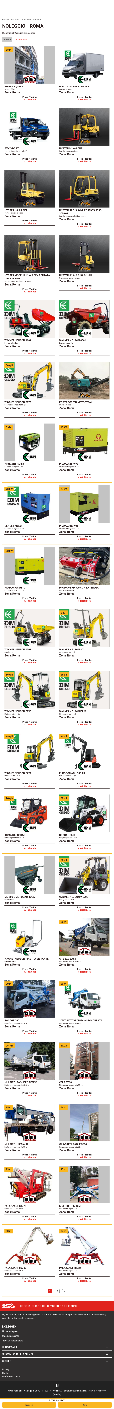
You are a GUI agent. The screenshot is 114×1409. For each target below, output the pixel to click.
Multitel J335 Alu (16, 1144)
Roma (6, 39)
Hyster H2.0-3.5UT (70, 148)
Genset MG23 (13, 525)
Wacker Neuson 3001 (17, 340)
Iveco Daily (11, 148)
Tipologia (29, 1405)
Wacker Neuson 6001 (72, 340)
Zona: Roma (12, 92)
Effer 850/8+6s (13, 86)
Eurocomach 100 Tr (72, 773)
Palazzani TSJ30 (15, 1267)
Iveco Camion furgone (74, 86)
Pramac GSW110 (14, 587)
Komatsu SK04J (14, 835)
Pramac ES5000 (14, 464)
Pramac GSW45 (68, 525)
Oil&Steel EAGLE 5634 (73, 1144)
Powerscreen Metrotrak (75, 402)
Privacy (5, 1369)
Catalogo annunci (10, 1336)
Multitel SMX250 (70, 1206)
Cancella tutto (21, 39)
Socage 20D (11, 1020)
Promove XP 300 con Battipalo (79, 587)
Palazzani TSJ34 (70, 1267)
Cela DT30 (65, 1082)
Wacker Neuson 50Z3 (17, 402)
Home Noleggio (10, 1331)
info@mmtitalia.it (78, 1390)
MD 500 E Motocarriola (19, 896)
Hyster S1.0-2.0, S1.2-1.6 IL (75, 275)
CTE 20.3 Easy (67, 958)
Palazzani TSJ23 (15, 1206)
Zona (85, 1405)
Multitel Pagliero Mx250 (20, 1082)
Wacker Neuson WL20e (73, 896)
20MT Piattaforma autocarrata (80, 1020)
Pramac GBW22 (68, 464)
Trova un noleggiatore (12, 1340)
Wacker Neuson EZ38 (17, 773)
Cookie (5, 1373)
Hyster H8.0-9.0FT (15, 210)
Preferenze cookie (11, 1376)
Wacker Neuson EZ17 (17, 711)
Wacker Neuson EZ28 (72, 711)
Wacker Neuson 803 (72, 649)
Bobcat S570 (67, 835)
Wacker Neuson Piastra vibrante (26, 958)
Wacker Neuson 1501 (17, 649)
